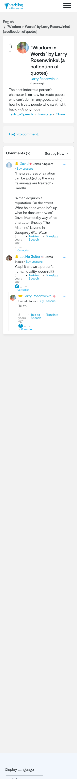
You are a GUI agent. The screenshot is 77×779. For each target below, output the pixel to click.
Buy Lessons (25, 169)
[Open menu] (67, 6)
